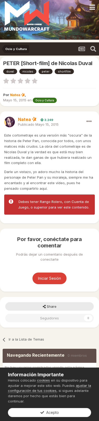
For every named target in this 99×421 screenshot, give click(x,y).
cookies (43, 380)
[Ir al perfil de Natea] (9, 122)
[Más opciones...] (89, 121)
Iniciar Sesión (49, 278)
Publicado (38, 124)
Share (51, 306)
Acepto (51, 412)
